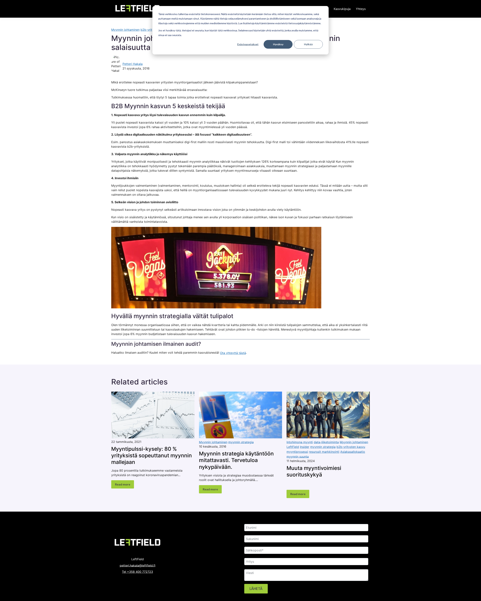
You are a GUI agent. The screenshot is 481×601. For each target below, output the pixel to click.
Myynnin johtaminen (125, 30)
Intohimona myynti (300, 442)
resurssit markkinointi (324, 452)
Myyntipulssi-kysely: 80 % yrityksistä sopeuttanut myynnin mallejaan (151, 455)
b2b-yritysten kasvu (351, 447)
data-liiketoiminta (326, 442)
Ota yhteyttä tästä (233, 353)
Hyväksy (278, 44)
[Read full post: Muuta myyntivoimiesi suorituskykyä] (328, 437)
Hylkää (308, 44)
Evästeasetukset (248, 44)
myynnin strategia (241, 442)
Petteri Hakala (133, 64)
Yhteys (361, 9)
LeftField (293, 447)
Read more (122, 484)
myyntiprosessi (297, 452)
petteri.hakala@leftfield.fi (137, 565)
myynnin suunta (298, 456)
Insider (304, 447)
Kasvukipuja (342, 9)
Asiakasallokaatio (352, 452)
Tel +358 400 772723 (137, 572)
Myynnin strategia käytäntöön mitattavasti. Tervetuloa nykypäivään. (236, 460)
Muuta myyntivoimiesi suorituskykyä (314, 471)
